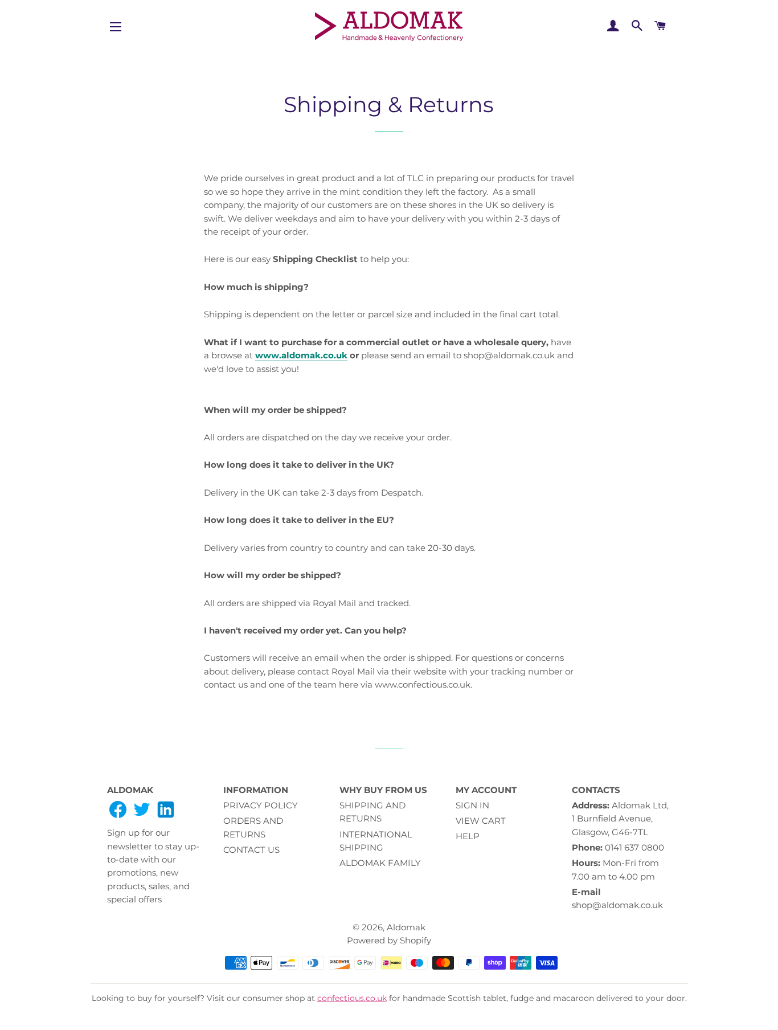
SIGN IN (472, 805)
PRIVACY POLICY (260, 805)
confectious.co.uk (352, 998)
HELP (468, 836)
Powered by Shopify (389, 940)
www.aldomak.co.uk (301, 355)
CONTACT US (251, 849)
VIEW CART (481, 820)
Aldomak (406, 927)
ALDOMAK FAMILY (380, 862)
